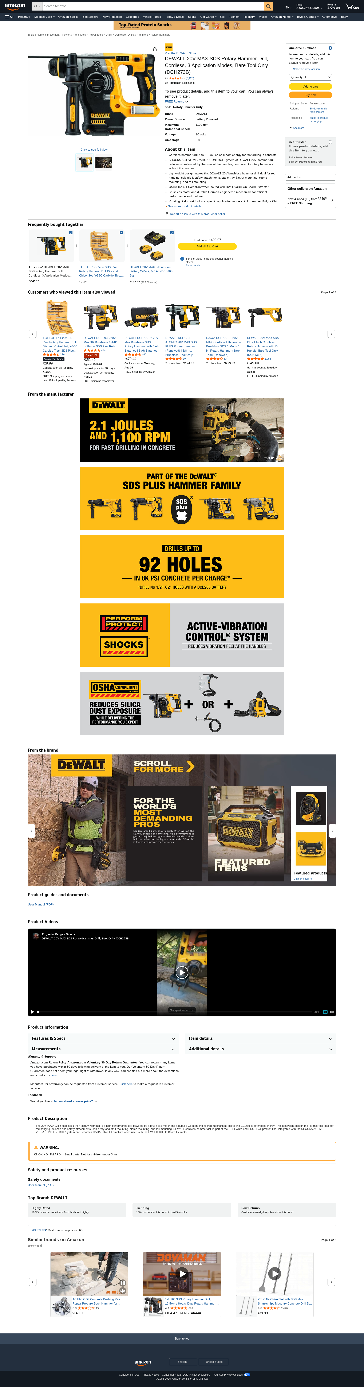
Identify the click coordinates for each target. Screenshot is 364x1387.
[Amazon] (15, 6)
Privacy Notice (151, 1374)
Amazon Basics (68, 16)
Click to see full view (94, 149)
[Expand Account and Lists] (321, 8)
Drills (109, 34)
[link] (102, 246)
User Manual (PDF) (41, 904)
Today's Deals (174, 16)
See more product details (184, 206)
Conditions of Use (129, 1374)
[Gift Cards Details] (216, 16)
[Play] (31, 1012)
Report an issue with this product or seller (197, 214)
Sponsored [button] (33, 1245)
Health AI (24, 16)
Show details (193, 265)
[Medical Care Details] (54, 16)
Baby (344, 16)
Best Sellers (90, 16)
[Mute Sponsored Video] (122, 1291)
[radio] (84, 162)
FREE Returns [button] (175, 101)
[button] (9, 17)
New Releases (112, 16)
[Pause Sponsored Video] (122, 1283)
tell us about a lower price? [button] (74, 1101)
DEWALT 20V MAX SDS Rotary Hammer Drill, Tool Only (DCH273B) (86, 938)
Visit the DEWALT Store (180, 53)
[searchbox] (153, 6)
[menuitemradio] (325, 1012)
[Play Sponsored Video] (182, 1274)
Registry (249, 16)
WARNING (39, 1230)
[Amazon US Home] (143, 1363)
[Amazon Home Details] (292, 16)
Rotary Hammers (160, 34)
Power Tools (96, 34)
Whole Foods (152, 16)
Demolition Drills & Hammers (131, 34)
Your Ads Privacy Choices (228, 1374)
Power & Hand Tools (74, 34)
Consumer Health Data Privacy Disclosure (186, 1374)
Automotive (329, 16)
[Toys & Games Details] (318, 16)
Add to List (294, 177)
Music (263, 16)
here (54, 1075)
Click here (126, 1084)
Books (192, 16)
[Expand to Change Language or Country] (194, 1362)
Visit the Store (303, 878)
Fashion (234, 16)
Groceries (132, 16)
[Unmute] (332, 1012)
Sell (222, 16)
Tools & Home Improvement (43, 34)
